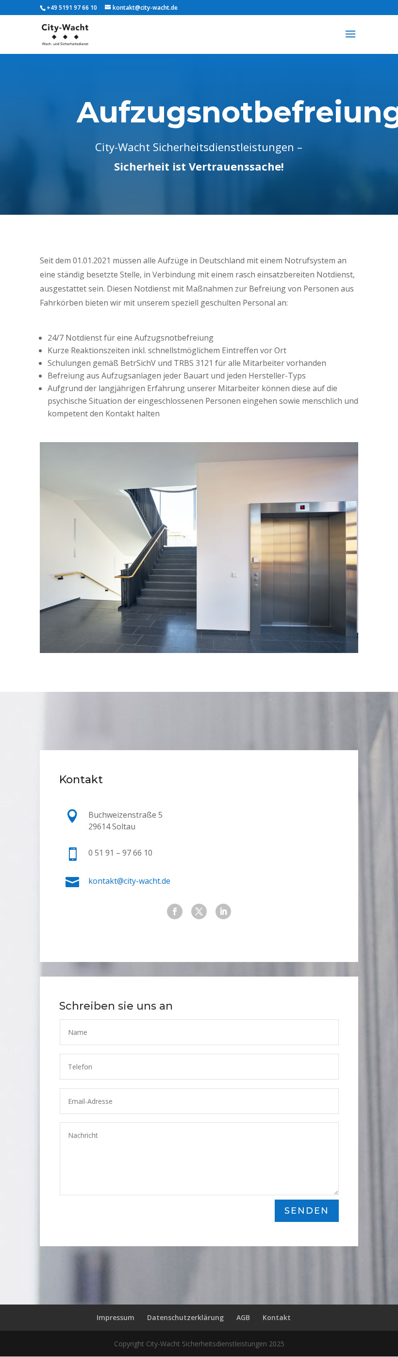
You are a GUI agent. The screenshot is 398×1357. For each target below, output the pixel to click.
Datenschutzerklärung (185, 1317)
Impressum (115, 1317)
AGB (243, 1317)
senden (306, 1210)
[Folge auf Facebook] (174, 911)
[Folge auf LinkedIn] (223, 911)
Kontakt (277, 1317)
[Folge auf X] (199, 911)
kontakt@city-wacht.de (129, 881)
